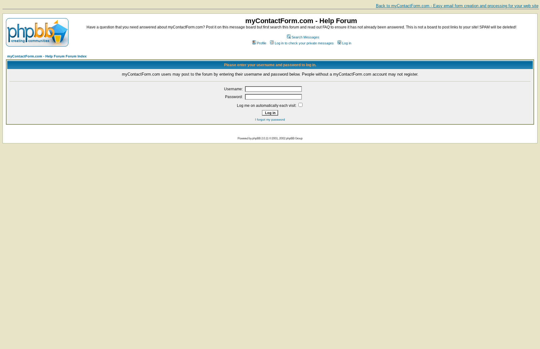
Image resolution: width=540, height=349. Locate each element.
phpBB (256, 138)
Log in (346, 43)
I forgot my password (270, 119)
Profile (261, 43)
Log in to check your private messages (304, 43)
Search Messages (305, 37)
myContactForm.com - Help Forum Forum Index (47, 56)
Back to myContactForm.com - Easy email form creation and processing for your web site (457, 5)
